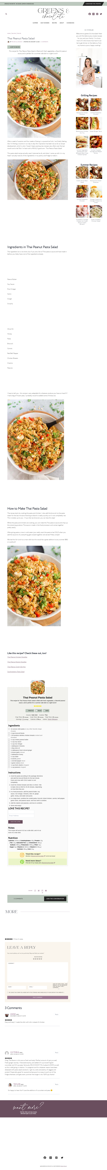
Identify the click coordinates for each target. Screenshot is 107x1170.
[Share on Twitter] (39, 891)
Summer (35, 23)
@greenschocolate (47, 863)
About (62, 23)
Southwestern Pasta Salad (15, 672)
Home (9, 33)
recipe (19, 33)
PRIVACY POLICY (64, 1166)
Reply (56, 1015)
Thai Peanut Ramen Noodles (16, 662)
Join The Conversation (55, 899)
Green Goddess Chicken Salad (96, 220)
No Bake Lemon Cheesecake (25, 4)
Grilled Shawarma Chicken (96, 113)
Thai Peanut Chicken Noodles (17, 657)
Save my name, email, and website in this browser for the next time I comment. (60, 985)
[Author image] (8, 42)
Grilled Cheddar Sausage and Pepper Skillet (96, 151)
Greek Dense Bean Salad (82, 181)
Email (31, 987)
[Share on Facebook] (35, 891)
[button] (34, 706)
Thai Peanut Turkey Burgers (16, 667)
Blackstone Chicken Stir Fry (82, 132)
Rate (47, 710)
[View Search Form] (6, 14)
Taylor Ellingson (16, 42)
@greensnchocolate (37, 856)
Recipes (54, 23)
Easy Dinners (45, 23)
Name (10, 987)
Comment (11, 963)
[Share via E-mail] (46, 891)
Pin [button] (38, 710)
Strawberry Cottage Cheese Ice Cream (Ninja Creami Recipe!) (82, 222)
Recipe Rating (38, 957)
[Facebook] (90, 14)
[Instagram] (93, 14)
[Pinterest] (97, 14)
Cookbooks (70, 23)
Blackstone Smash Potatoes (82, 113)
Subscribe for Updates (93, 4)
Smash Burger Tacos (96, 131)
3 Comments (44, 42)
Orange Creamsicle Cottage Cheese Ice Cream (96, 201)
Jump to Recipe (15, 47)
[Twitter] (101, 14)
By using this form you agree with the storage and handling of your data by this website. (36, 992)
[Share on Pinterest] (42, 891)
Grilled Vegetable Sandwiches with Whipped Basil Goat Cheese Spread (82, 152)
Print (30, 710)
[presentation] (82, 104)
